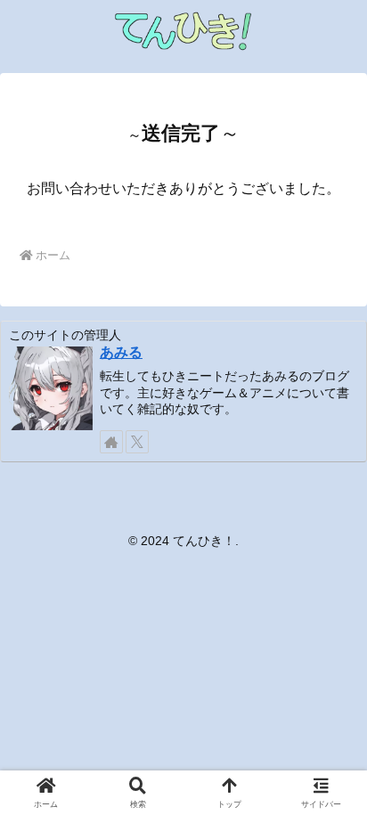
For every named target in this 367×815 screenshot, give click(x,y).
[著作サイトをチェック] (111, 441)
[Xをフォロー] (137, 441)
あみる (121, 352)
